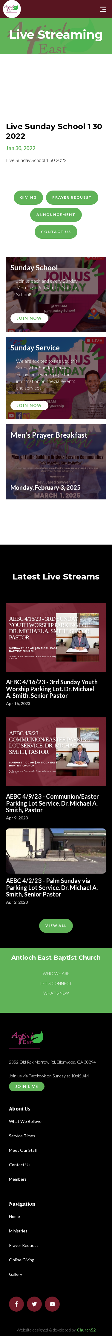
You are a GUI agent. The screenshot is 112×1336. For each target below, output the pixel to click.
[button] (103, 9)
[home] (4, 2)
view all (56, 925)
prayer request (72, 197)
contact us (56, 231)
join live (26, 1086)
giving (28, 197)
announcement (56, 214)
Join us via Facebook (27, 1075)
